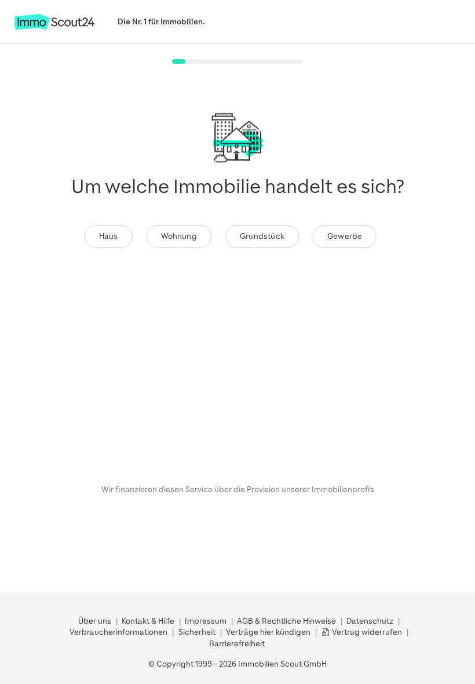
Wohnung (179, 236)
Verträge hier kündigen (268, 632)
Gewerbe (344, 236)
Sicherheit (196, 632)
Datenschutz (369, 621)
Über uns (94, 621)
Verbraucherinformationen (118, 632)
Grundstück (262, 236)
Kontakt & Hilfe (148, 621)
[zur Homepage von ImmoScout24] (54, 27)
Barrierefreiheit (237, 644)
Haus (108, 236)
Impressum (205, 621)
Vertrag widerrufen (366, 632)
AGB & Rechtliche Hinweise (286, 621)
